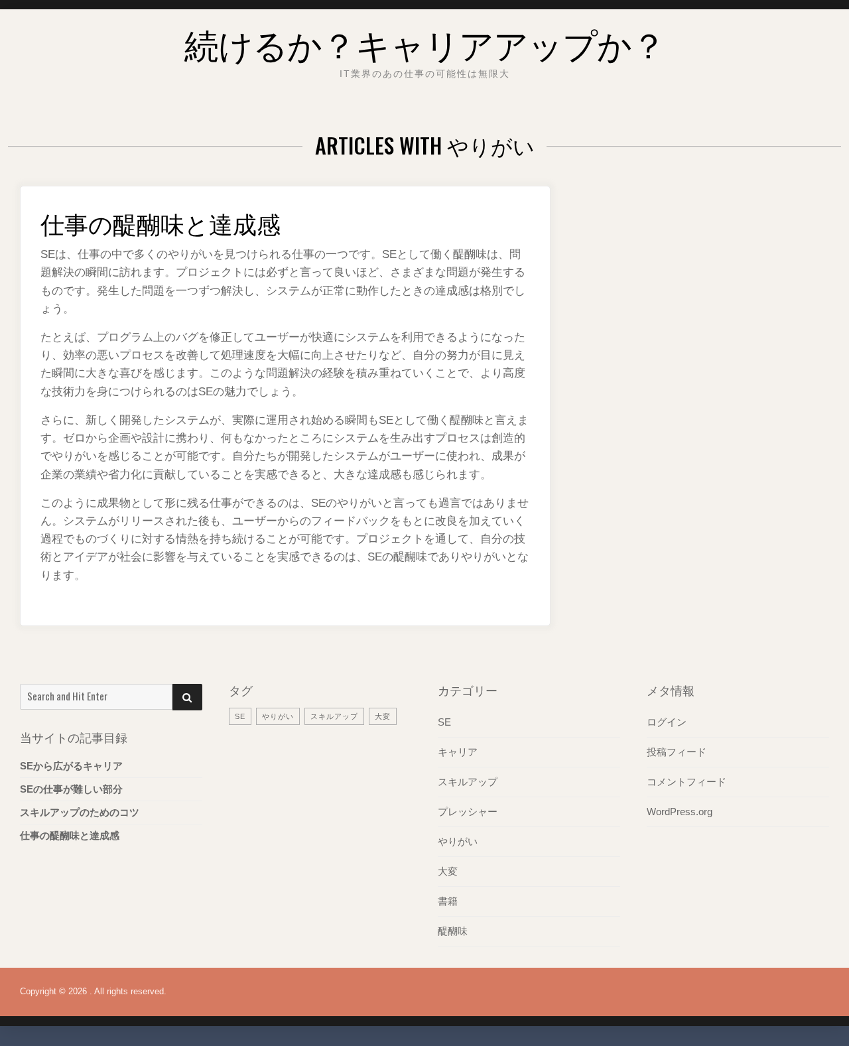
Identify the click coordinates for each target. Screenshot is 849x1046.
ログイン (666, 722)
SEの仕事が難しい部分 (71, 789)
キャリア (458, 751)
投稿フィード (676, 751)
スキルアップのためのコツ (79, 812)
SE (240, 716)
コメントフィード (686, 781)
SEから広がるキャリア (71, 765)
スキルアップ (334, 716)
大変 (383, 716)
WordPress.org (679, 811)
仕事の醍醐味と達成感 (160, 222)
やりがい (278, 716)
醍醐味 (453, 931)
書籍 (448, 901)
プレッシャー (467, 811)
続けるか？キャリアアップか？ (424, 42)
